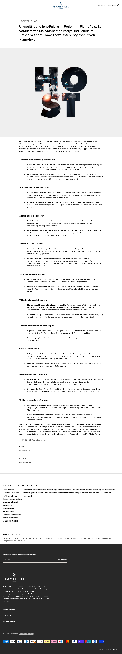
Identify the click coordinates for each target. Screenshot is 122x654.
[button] (4, 5)
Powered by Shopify (26, 633)
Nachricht (14, 534)
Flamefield (14, 633)
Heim (5, 534)
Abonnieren (62, 559)
